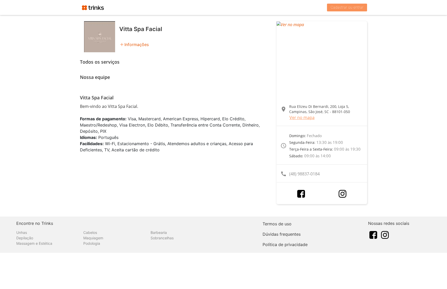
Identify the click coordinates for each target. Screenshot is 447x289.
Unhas (21, 232)
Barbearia (159, 232)
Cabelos (90, 232)
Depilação (24, 238)
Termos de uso (277, 223)
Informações (136, 44)
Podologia (91, 243)
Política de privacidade (285, 244)
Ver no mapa (302, 117)
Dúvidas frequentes (282, 234)
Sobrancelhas (162, 238)
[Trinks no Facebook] (373, 234)
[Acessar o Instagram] (342, 194)
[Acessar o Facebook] (301, 194)
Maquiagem (93, 238)
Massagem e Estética (34, 243)
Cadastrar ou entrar (347, 7)
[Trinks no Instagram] (385, 234)
